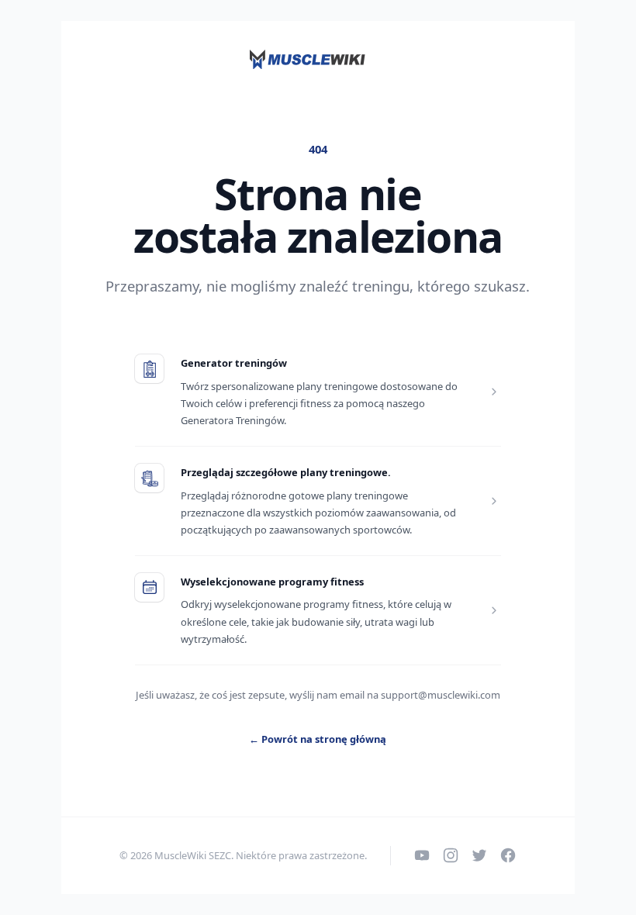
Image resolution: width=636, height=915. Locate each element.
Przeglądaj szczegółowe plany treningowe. (286, 472)
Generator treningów (234, 363)
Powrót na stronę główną (317, 739)
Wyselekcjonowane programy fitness (272, 582)
